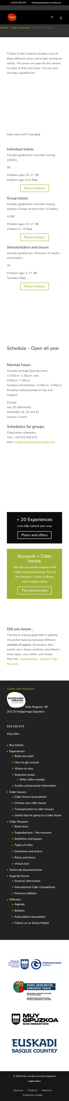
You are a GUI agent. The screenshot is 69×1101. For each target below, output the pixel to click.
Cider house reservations (31, 797)
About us (18, 1090)
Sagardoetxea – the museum (33, 833)
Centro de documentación (25, 870)
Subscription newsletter (30, 917)
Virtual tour (22, 864)
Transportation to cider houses (34, 809)
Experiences (17, 751)
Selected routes (25, 775)
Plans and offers (34, 535)
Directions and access (28, 851)
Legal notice (34, 1081)
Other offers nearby (32, 779)
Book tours (21, 826)
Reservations (34, 188)
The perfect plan (34, 590)
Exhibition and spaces (28, 839)
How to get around (27, 762)
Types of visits (24, 845)
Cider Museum (18, 822)
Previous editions (26, 893)
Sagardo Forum (19, 876)
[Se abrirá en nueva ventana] (22, 734)
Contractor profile (33, 1095)
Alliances (47, 1090)
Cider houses (17, 792)
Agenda (20, 904)
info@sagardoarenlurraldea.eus (34, 442)
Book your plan (24, 756)
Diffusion (15, 899)
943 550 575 (15, 726)
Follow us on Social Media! (32, 923)
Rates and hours (25, 857)
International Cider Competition (35, 887)
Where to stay (24, 769)
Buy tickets (16, 745)
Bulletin (20, 911)
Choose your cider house (30, 803)
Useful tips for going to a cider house (38, 815)
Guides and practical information (35, 786)
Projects (32, 1090)
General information (28, 881)
